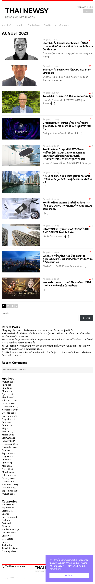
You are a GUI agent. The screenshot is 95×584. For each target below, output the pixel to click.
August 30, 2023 (51, 66)
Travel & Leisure (10, 548)
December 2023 (10, 481)
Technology (7, 545)
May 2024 (7, 466)
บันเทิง (48, 25)
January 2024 (8, 478)
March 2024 (8, 472)
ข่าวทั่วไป (7, 25)
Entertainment (9, 517)
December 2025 (10, 406)
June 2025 (7, 425)
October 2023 (9, 487)
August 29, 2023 (51, 146)
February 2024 (9, 475)
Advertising (8, 504)
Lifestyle (6, 535)
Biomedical (7, 511)
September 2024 (10, 453)
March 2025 (8, 434)
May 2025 (7, 428)
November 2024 (10, 447)
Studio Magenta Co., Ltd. (26, 578)
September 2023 (10, 490)
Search (5, 313)
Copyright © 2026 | (9, 578)
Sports (5, 542)
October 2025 (9, 413)
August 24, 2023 (51, 225)
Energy (5, 514)
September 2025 (10, 416)
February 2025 (9, 438)
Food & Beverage (10, 529)
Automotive (8, 507)
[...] (50, 56)
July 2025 (6, 422)
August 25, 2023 (51, 172)
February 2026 (9, 400)
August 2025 (8, 419)
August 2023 (8, 494)
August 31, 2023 (51, 39)
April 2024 (7, 469)
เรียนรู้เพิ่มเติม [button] (55, 569)
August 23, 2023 (51, 279)
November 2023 (10, 484)
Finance (6, 526)
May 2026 (7, 391)
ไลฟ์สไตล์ (34, 25)
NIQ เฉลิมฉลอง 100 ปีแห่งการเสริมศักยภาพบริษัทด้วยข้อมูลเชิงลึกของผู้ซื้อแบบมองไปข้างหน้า (67, 179)
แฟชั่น (20, 25)
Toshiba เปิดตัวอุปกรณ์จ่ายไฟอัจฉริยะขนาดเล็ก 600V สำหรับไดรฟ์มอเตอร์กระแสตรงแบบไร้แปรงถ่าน (67, 205)
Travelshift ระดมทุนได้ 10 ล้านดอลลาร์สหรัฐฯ (68, 96)
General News (9, 532)
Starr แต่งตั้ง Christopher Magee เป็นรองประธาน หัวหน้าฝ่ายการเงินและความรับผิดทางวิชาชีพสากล (68, 46)
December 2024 (10, 444)
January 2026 (8, 403)
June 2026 (7, 388)
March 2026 (8, 397)
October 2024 (9, 450)
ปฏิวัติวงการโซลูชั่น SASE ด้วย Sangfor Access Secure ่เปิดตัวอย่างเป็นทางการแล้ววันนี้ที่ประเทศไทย (68, 259)
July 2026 (6, 385)
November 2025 (10, 409)
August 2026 (8, 382)
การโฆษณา (62, 25)
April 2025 (7, 431)
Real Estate (7, 539)
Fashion (6, 520)
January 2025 (8, 441)
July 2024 (6, 459)
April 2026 (7, 394)
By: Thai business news (13, 566)
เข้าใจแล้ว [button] (69, 576)
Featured (6, 523)
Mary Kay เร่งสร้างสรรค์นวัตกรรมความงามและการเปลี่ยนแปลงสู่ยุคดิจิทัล (37, 330)
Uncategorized (9, 551)
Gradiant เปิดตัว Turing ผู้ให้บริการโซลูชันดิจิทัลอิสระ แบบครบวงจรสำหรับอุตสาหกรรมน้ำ (67, 126)
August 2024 (8, 456)
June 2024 (7, 462)
